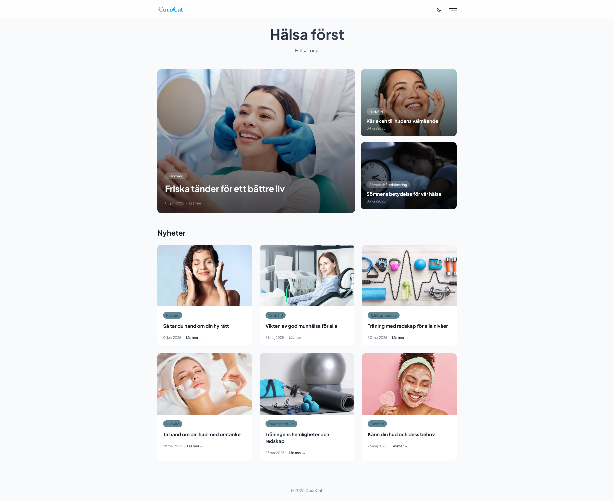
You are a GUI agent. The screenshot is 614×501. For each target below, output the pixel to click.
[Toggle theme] (439, 9)
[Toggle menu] (453, 9)
